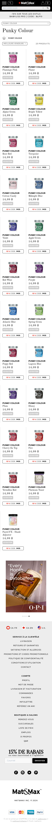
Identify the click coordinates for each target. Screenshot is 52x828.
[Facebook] (16, 772)
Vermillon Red (9, 490)
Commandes (26, 693)
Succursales (25, 724)
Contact (26, 667)
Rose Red (7, 154)
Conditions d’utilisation (26, 663)
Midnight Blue (35, 196)
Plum (5, 406)
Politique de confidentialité (26, 658)
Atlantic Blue (9, 322)
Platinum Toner (36, 490)
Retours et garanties (26, 645)
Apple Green (34, 238)
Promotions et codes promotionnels (26, 654)
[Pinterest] (36, 772)
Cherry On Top (9, 448)
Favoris (26, 697)
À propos (26, 737)
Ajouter (7, 77)
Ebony (31, 406)
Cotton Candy (9, 196)
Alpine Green (8, 112)
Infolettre (25, 702)
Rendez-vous (26, 719)
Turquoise (33, 154)
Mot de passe (26, 685)
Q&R (26, 741)
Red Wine (7, 280)
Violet (5, 238)
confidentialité (42, 819)
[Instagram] (23, 772)
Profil (26, 680)
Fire (30, 448)
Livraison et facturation (26, 689)
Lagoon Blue (34, 364)
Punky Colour (15, 38)
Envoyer (40, 761)
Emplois (26, 732)
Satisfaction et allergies (26, 650)
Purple (31, 280)
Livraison (26, 641)
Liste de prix (26, 728)
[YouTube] (29, 772)
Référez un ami (26, 706)
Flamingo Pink (9, 70)
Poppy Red (7, 364)
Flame (31, 70)
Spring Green (35, 322)
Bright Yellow (35, 112)
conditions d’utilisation (20, 821)
